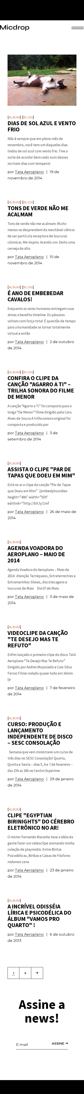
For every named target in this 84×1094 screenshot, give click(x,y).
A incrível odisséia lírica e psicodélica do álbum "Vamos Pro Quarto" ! (39, 916)
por (26, 172)
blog (28, 117)
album (14, 117)
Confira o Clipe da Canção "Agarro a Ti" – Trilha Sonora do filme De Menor (41, 387)
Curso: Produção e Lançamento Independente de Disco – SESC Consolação (40, 733)
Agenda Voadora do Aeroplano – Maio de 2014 (36, 554)
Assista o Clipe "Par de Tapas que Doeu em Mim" (41, 472)
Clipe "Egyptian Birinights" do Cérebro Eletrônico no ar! (41, 821)
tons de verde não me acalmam (38, 211)
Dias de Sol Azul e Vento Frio (42, 126)
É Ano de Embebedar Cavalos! (35, 296)
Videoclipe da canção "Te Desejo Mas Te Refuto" (38, 639)
